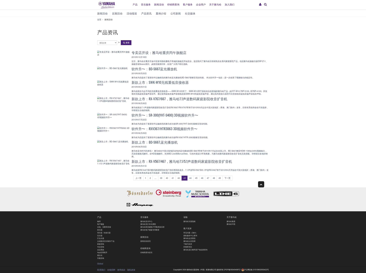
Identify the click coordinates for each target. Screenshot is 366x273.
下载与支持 (187, 244)
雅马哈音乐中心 (146, 221)
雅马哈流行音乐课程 (148, 224)
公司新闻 (175, 13)
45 (196, 178)
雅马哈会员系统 (189, 238)
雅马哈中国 (231, 224)
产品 (135, 4)
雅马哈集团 (231, 221)
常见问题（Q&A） (190, 232)
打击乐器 (100, 238)
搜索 (128, 42)
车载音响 (100, 258)
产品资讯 (146, 13)
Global (100, 263)
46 (202, 178)
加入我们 (229, 4)
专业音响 (100, 247)
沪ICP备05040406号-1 (232, 269)
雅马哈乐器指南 (189, 221)
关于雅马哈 (215, 4)
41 (173, 178)
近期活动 (117, 13)
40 (167, 178)
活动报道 (132, 13)
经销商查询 (173, 4)
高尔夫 (99, 255)
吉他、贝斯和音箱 (104, 227)
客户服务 (188, 4)
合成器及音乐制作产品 (105, 241)
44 (190, 178)
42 (179, 178)
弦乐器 (99, 235)
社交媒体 (190, 13)
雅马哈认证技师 (189, 241)
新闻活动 (159, 4)
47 (208, 178)
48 (214, 178)
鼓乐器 (99, 229)
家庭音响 (100, 244)
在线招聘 (111, 269)
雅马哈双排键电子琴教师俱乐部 (152, 227)
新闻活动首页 (145, 241)
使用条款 (121, 269)
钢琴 (99, 221)
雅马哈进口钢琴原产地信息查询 (195, 249)
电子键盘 (100, 224)
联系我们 (101, 269)
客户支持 (187, 228)
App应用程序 (102, 252)
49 (220, 178)
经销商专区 (187, 247)
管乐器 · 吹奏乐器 (104, 232)
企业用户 (201, 4)
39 (161, 178)
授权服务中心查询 (190, 235)
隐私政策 (131, 269)
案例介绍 (161, 13)
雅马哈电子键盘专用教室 (149, 229)
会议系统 (100, 249)
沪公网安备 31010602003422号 (256, 269)
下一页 (227, 178)
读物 (185, 216)
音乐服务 (146, 4)
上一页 (138, 178)
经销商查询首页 (146, 252)
